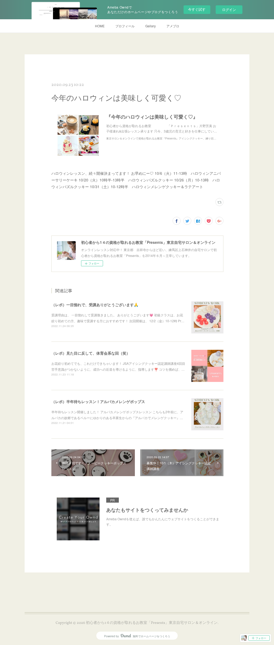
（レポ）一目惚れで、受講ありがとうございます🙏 (94, 304)
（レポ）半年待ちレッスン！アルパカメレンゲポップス (98, 401)
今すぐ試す (197, 9)
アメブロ (172, 26)
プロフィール (125, 26)
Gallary (150, 26)
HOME (100, 26)
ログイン (229, 9)
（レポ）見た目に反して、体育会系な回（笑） (90, 353)
